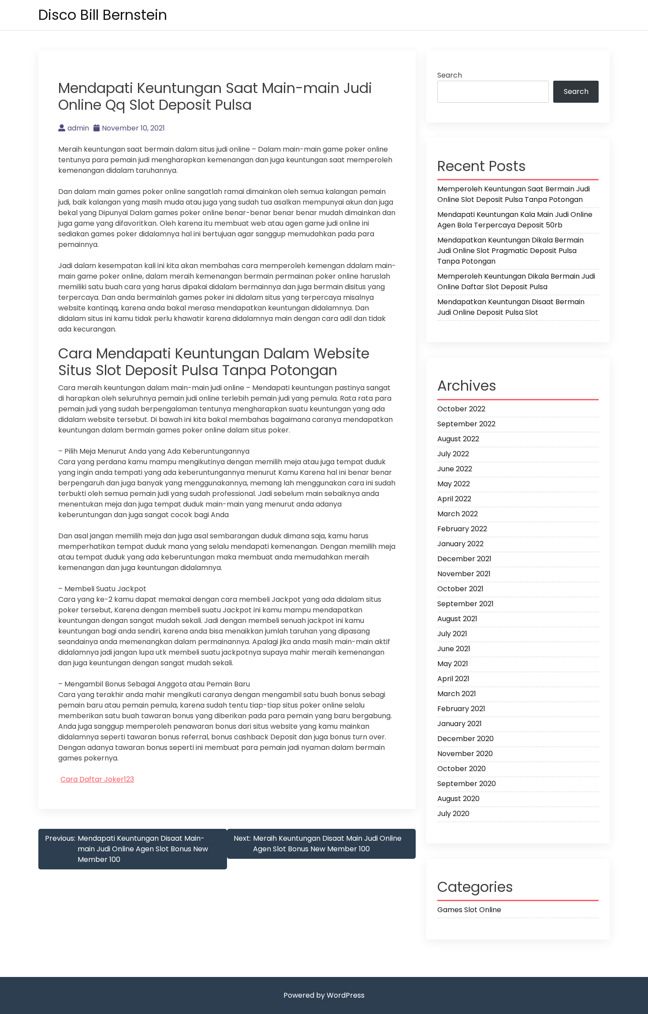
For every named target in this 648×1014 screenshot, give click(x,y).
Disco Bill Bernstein (102, 15)
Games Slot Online (469, 910)
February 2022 (462, 529)
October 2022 (461, 409)
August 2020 (458, 799)
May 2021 (452, 664)
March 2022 (457, 514)
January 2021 (459, 724)
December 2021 (464, 559)
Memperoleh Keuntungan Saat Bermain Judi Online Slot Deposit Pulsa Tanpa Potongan (513, 194)
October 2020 (461, 769)
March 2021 (456, 694)
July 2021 (452, 634)
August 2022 (458, 439)
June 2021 (453, 649)
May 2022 (453, 484)
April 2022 (454, 499)
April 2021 (453, 679)
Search (449, 75)
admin (78, 128)
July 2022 (453, 454)
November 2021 (464, 574)
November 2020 (465, 754)
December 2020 (465, 739)
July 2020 (453, 814)
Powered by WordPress (324, 995)
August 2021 (457, 619)
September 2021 (465, 604)
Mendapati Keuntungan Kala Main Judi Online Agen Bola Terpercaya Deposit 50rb (514, 219)
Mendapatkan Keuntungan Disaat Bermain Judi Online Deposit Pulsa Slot (511, 307)
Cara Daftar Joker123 (97, 779)
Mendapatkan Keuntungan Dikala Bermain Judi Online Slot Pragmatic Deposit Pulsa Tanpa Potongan (510, 250)
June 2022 (454, 469)
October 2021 (460, 589)
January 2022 (460, 544)
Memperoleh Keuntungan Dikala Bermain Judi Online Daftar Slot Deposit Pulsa (516, 281)
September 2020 (466, 784)
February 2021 (461, 709)
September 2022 (466, 424)
